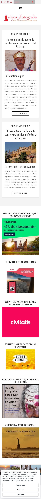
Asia (13, 34)
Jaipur (26, 34)
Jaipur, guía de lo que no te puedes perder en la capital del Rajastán (20, 43)
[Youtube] (11, 2)
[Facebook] (2, 2)
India (19, 34)
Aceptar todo (20, 485)
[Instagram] (8, 2)
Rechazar (20, 490)
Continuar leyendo (20, 114)
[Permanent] (21, 60)
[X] (5, 2)
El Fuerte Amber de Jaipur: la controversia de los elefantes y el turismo (20, 134)
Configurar (20, 494)
